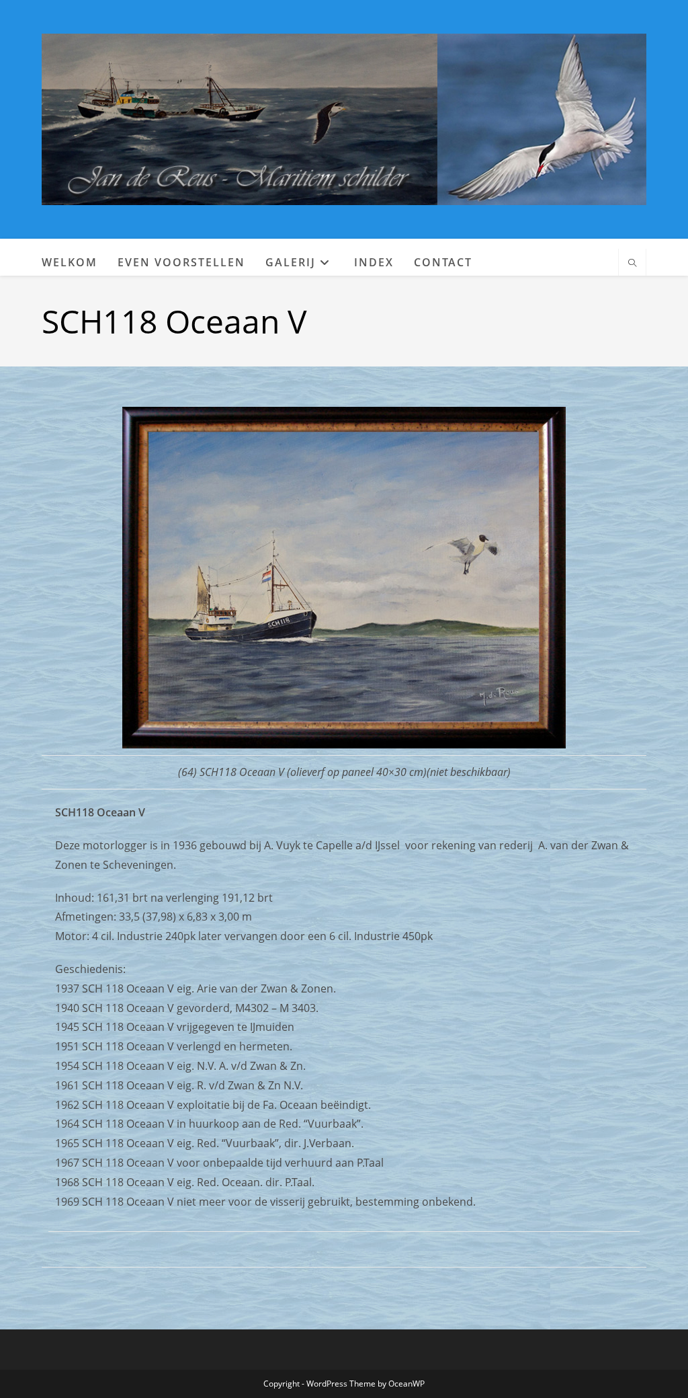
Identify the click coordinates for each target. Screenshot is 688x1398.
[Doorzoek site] (632, 263)
